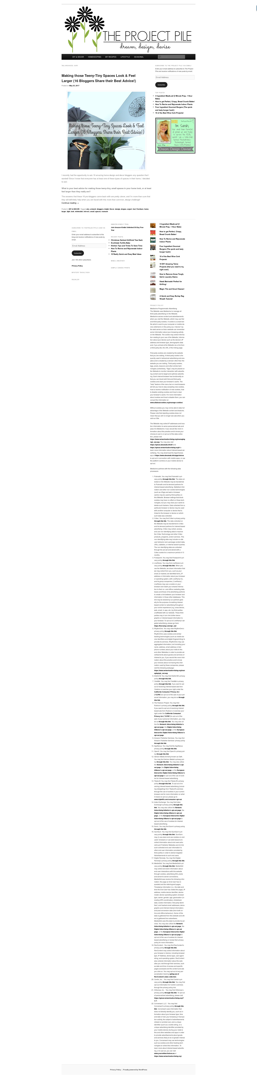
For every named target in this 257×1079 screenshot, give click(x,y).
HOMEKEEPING (94, 57)
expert (129, 209)
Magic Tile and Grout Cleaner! (172, 289)
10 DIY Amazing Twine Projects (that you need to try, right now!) (172, 267)
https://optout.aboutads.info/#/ (161, 444)
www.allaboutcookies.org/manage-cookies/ (166, 402)
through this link (169, 479)
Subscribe (161, 85)
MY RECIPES (110, 57)
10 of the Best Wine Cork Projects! (169, 113)
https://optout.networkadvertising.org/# (165, 447)
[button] (106, 130)
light (68, 211)
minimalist (79, 211)
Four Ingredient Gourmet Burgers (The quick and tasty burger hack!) (171, 249)
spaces (98, 211)
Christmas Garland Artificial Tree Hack (127, 240)
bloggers (100, 209)
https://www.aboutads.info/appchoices (169, 455)
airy (87, 209)
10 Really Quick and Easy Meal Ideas (126, 254)
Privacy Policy (77, 266)
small (92, 211)
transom (105, 211)
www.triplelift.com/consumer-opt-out (168, 799)
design (117, 209)
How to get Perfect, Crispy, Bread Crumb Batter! (175, 101)
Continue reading (70, 202)
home (146, 209)
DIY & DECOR (78, 57)
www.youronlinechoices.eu (164, 1053)
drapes (123, 209)
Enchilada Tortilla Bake (120, 243)
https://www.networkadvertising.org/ (168, 1056)
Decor (112, 209)
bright (106, 209)
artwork (93, 209)
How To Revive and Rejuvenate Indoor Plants (173, 104)
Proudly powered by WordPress (135, 1069)
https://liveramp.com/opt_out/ (165, 626)
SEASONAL (139, 57)
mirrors (86, 211)
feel (134, 209)
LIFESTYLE (125, 57)
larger (64, 211)
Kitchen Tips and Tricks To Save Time (126, 245)
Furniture (140, 209)
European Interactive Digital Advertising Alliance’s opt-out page (169, 732)
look (72, 211)
